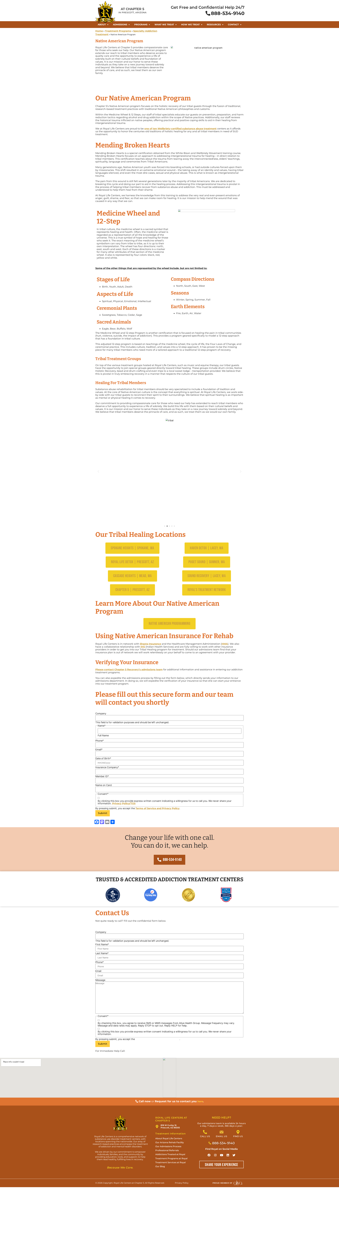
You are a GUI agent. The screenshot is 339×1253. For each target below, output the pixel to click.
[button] (98, 471)
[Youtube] (221, 1155)
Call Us (205, 1136)
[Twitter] (234, 1155)
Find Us (238, 1136)
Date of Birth (103, 758)
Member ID (102, 776)
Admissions (120, 24)
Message (100, 980)
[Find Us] (238, 1132)
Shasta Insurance (150, 643)
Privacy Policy (170, 808)
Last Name (102, 953)
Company (100, 713)
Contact (233, 24)
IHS (143, 646)
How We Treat (190, 24)
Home (99, 31)
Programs (140, 24)
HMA (225, 643)
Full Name (103, 735)
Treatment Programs (118, 31)
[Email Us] (222, 1132)
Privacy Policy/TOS (123, 803)
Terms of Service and (148, 808)
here (200, 1101)
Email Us (221, 1136)
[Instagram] (215, 1155)
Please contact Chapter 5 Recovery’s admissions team (129, 669)
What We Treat (164, 24)
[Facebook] (209, 1155)
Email (98, 749)
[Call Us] (205, 1132)
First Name (102, 944)
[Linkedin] (228, 1155)
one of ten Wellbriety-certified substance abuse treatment (180, 128)
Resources (214, 24)
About (102, 24)
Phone (99, 741)
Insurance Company (107, 767)
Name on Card (103, 785)
